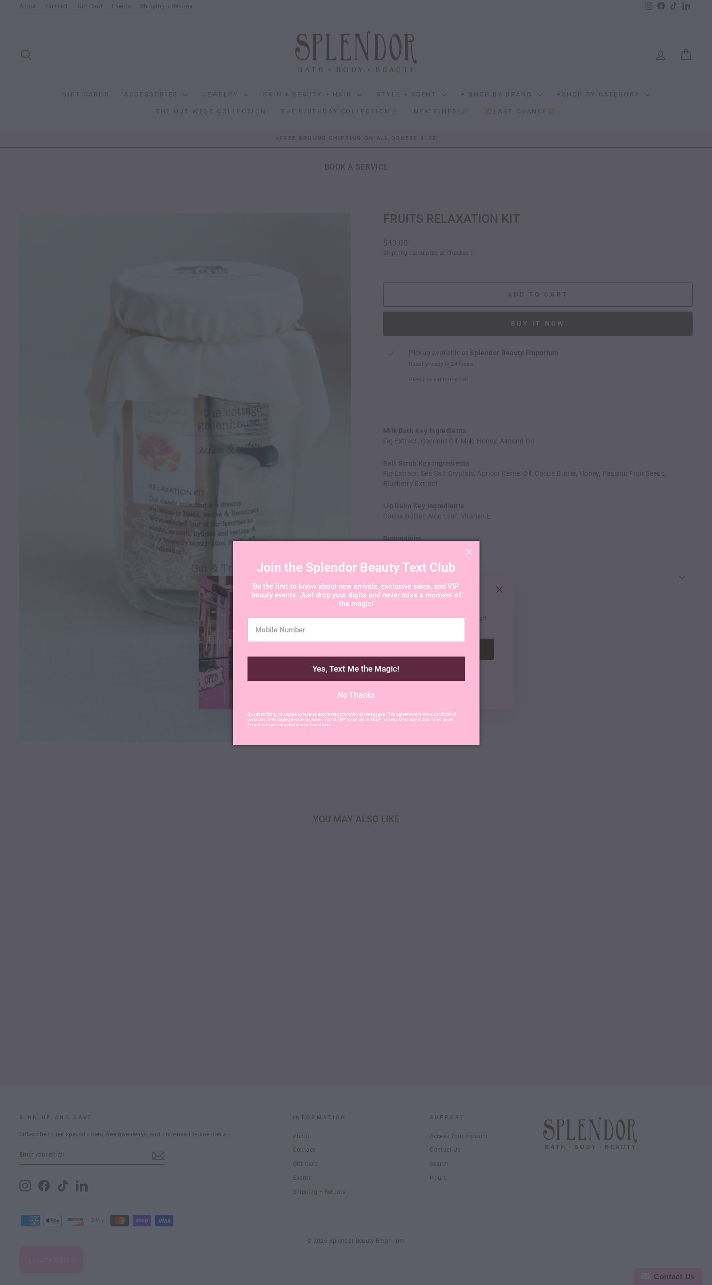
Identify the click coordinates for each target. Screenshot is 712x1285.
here (326, 724)
